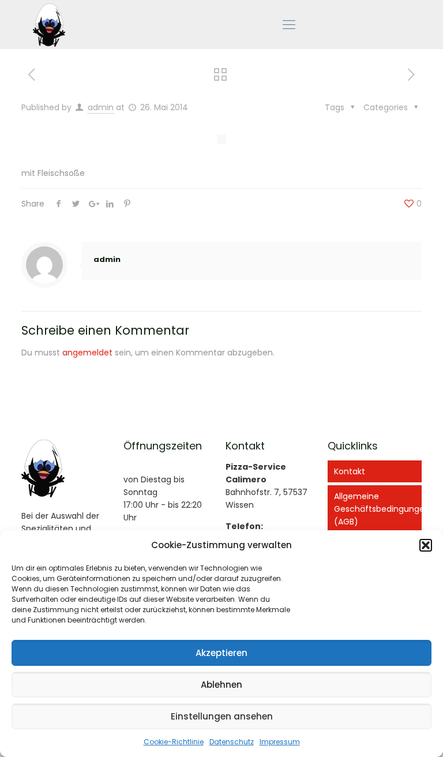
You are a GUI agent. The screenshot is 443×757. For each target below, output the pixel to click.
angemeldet (87, 352)
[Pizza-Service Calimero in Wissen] (49, 24)
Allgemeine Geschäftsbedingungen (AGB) (378, 508)
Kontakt (349, 471)
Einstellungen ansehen (222, 716)
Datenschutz (231, 742)
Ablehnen (221, 685)
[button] (425, 545)
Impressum (280, 742)
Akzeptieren (221, 653)
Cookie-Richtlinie (174, 742)
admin (101, 107)
